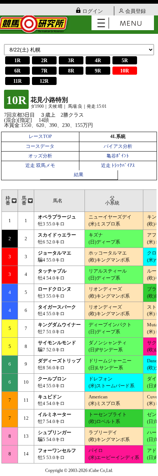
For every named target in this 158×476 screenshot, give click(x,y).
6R (17, 71)
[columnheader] (10, 201)
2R (44, 60)
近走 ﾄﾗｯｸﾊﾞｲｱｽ (118, 165)
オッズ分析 (40, 156)
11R (17, 81)
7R (44, 71)
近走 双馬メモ (40, 165)
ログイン (92, 11)
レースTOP (40, 136)
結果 (78, 174)
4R (98, 60)
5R (125, 60)
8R (71, 71)
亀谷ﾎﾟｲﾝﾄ (118, 156)
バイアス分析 (118, 146)
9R (98, 71)
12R (44, 81)
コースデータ (40, 146)
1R (17, 60)
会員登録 (135, 11)
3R (71, 60)
